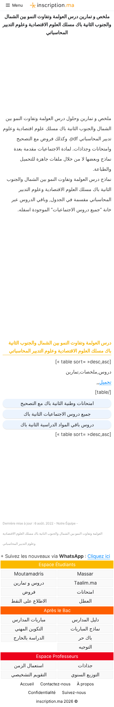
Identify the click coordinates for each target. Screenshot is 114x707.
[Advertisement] (57, 74)
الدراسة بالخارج (29, 638)
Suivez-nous (74, 692)
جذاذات (85, 665)
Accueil (27, 683)
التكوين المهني (29, 628)
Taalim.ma (85, 583)
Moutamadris (28, 574)
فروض (29, 592)
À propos (85, 683)
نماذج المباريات (85, 628)
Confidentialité (42, 692)
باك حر (85, 638)
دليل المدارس (85, 619)
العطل (85, 601)
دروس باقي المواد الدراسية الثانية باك (57, 424)
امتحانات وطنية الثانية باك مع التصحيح (57, 403)
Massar (85, 574)
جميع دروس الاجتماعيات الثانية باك (57, 414)
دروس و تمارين (29, 583)
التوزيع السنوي (85, 674)
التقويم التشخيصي (29, 674)
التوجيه (85, 647)
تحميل (105, 382)
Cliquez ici (98, 556)
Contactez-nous (55, 683)
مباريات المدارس (29, 619)
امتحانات (85, 592)
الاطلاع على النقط (29, 601)
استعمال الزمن (28, 665)
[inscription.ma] (51, 5)
